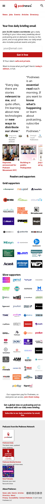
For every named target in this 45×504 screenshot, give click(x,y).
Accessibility (13, 498)
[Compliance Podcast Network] (16, 327)
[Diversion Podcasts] (5, 363)
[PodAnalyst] (16, 336)
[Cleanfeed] (39, 372)
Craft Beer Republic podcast (12, 140)
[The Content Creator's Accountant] (8, 257)
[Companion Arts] (28, 327)
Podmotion (34, 140)
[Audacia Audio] (5, 283)
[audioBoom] (37, 247)
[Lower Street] (39, 380)
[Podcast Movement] (28, 310)
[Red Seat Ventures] (5, 301)
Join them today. (32, 397)
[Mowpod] (22, 193)
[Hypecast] (5, 310)
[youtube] (35, 494)
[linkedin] (33, 494)
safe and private (22, 61)
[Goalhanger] (39, 283)
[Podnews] (15, 6)
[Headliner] (28, 354)
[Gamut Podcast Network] (16, 283)
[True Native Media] (16, 292)
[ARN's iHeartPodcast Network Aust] (5, 345)
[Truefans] (5, 327)
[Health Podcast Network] (28, 345)
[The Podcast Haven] (39, 319)
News (5, 14)
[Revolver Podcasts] (5, 380)
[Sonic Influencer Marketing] (28, 363)
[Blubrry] (28, 319)
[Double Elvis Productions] (39, 354)
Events (17, 14)
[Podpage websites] (22, 268)
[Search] (42, 7)
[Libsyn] (8, 247)
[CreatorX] (39, 345)
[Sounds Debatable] (5, 292)
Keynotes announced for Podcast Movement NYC (10, 166)
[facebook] (30, 494)
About (13, 495)
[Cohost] (8, 225)
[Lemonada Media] (5, 372)
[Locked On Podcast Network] (39, 301)
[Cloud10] (37, 204)
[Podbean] (22, 204)
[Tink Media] (5, 319)
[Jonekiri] (16, 310)
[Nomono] (28, 292)
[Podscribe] (22, 236)
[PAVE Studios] (22, 225)
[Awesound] (37, 257)
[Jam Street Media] (16, 363)
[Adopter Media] (16, 380)
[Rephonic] (39, 363)
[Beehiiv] (37, 193)
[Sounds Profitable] (22, 215)
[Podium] (16, 319)
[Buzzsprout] (8, 193)
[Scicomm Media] (8, 236)
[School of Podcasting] (28, 380)
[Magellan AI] (39, 292)
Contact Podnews (25, 498)
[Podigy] (16, 389)
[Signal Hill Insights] (28, 389)
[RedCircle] (37, 236)
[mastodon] (28, 494)
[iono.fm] (5, 336)
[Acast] (8, 268)
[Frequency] (39, 310)
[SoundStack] (28, 301)
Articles (25, 14)
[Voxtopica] (16, 301)
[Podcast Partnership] (28, 372)
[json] (38, 494)
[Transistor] (5, 354)
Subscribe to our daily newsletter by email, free (22, 414)
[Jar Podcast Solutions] (22, 257)
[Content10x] (16, 372)
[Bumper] (28, 283)
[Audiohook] (22, 247)
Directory (34, 14)
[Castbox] (28, 336)
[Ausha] (39, 327)
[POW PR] (16, 345)
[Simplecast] (37, 215)
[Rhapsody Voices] (16, 354)
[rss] (41, 494)
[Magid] (37, 225)
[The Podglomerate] (8, 215)
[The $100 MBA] (8, 204)
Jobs (11, 14)
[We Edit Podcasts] (37, 268)
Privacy (5, 498)
